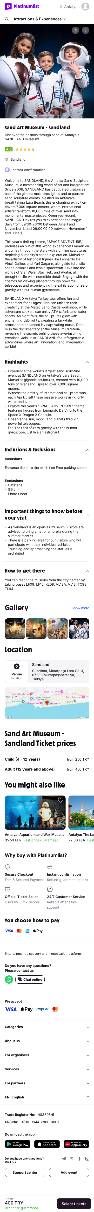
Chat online (32, 979)
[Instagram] (87, 1159)
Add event (69, 1172)
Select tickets (74, 1203)
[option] (47, 71)
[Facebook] (79, 1159)
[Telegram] (64, 1159)
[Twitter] (72, 1159)
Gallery (16, 607)
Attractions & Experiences (37, 19)
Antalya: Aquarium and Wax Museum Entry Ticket (35, 835)
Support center (25, 1172)
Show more (80, 608)
